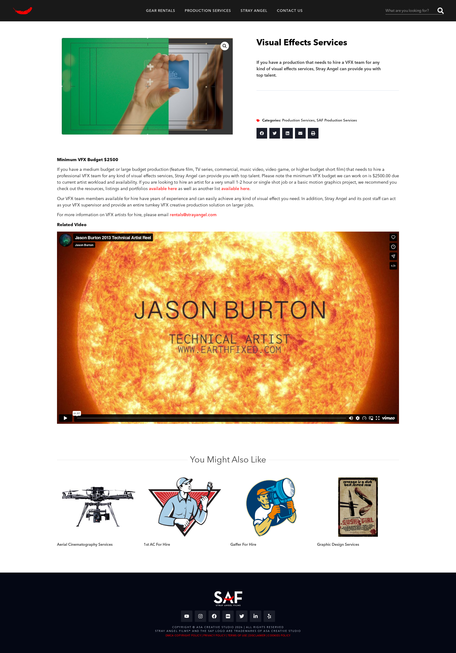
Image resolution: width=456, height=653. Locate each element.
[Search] (440, 10)
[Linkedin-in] (255, 616)
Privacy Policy (214, 635)
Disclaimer (257, 635)
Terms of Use (237, 635)
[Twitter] (241, 616)
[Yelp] (269, 616)
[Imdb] (228, 616)
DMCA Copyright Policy (183, 635)
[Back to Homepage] (22, 10)
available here (163, 188)
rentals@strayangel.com (193, 215)
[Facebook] (214, 616)
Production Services (298, 120)
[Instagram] (200, 616)
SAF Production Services (337, 120)
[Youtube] (186, 616)
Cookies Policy (279, 635)
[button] (224, 46)
